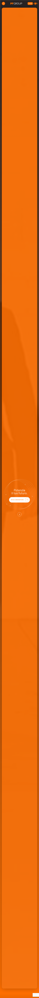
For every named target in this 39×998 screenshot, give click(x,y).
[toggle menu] (3, 3)
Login (30, 3)
